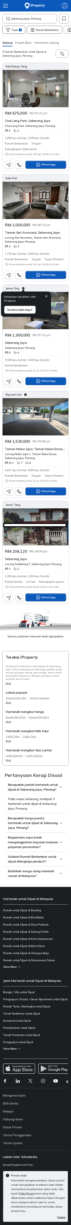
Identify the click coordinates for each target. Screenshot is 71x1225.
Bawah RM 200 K (16, 717)
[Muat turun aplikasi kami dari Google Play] (54, 1068)
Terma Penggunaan (17, 1135)
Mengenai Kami (14, 1095)
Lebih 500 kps (14, 755)
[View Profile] (35, 66)
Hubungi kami (13, 1119)
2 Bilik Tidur (29, 736)
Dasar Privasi (12, 1127)
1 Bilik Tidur (12, 736)
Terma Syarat (12, 1143)
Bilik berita (10, 1103)
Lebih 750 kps (34, 755)
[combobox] (34, 18)
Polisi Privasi (26, 1193)
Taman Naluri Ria (16, 697)
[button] (7, 42)
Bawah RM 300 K (39, 717)
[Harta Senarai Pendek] (62, 76)
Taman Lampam (39, 697)
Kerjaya (8, 1111)
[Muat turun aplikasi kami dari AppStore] (19, 1068)
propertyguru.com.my (18, 1165)
